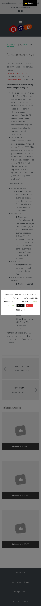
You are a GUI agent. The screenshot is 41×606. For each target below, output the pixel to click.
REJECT (29, 305)
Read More (20, 310)
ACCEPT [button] (20, 305)
